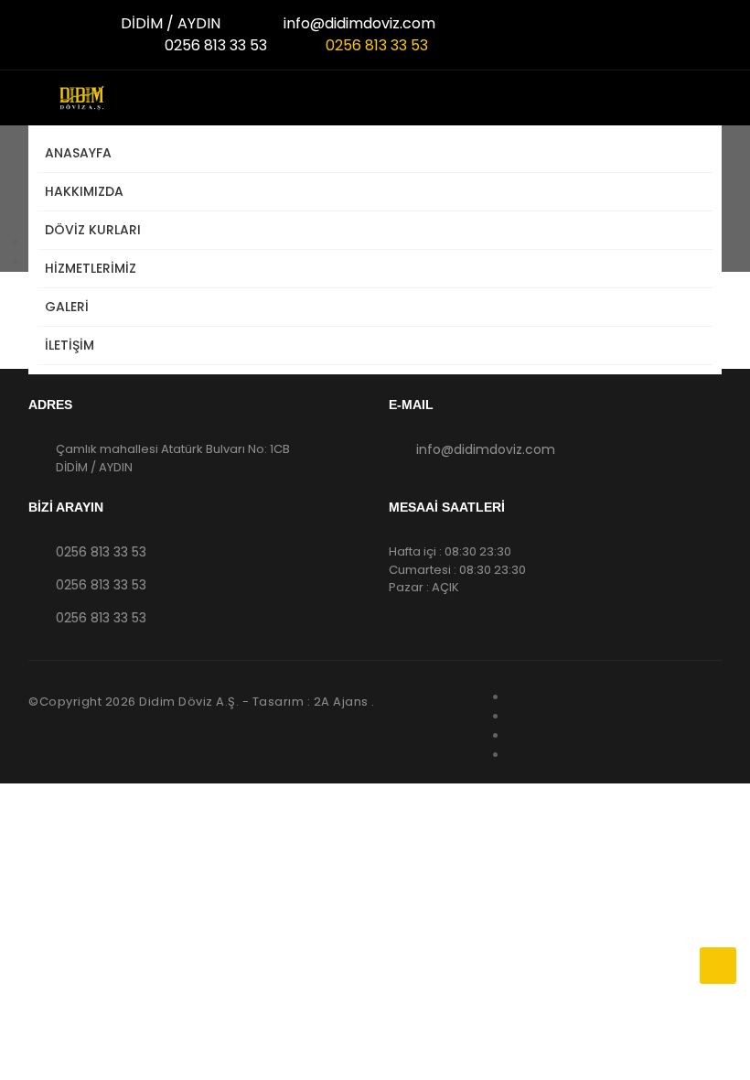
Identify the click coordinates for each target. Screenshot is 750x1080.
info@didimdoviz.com (357, 23)
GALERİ (67, 306)
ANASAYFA (78, 153)
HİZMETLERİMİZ (90, 268)
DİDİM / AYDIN (168, 23)
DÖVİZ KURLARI (93, 230)
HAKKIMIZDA (84, 191)
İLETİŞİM (69, 345)
